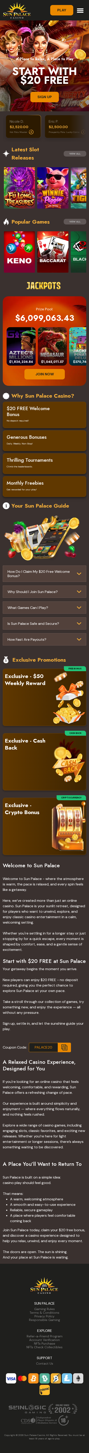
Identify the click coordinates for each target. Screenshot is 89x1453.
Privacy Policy (44, 1316)
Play (61, 10)
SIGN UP (44, 97)
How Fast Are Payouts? (27, 639)
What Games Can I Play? (28, 607)
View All (75, 153)
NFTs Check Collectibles (44, 1347)
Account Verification (44, 1340)
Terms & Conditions (44, 1313)
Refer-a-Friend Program (45, 1336)
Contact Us (44, 1363)
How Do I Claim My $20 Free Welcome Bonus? (39, 573)
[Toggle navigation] (80, 10)
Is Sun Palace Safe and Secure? (33, 623)
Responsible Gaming (44, 1320)
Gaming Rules (44, 1309)
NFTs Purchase (44, 1343)
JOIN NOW (44, 374)
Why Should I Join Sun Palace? (33, 591)
